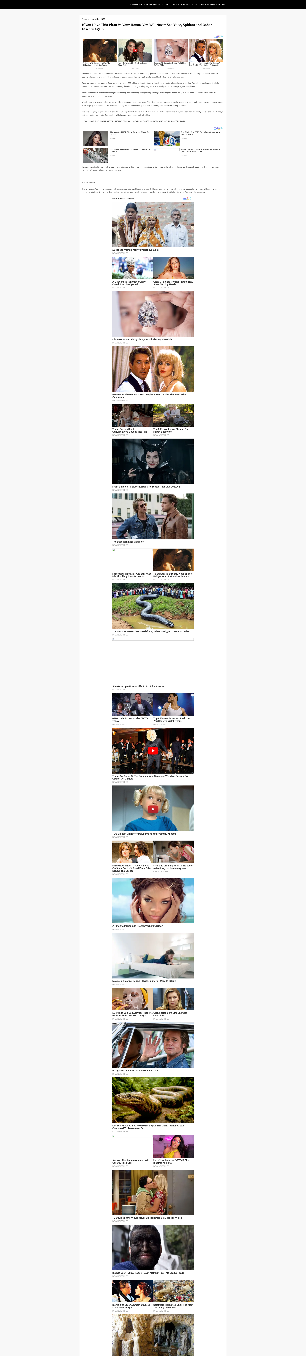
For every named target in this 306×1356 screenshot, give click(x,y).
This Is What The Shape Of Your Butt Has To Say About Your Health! (198, 4)
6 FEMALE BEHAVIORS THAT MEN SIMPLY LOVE (149, 4)
